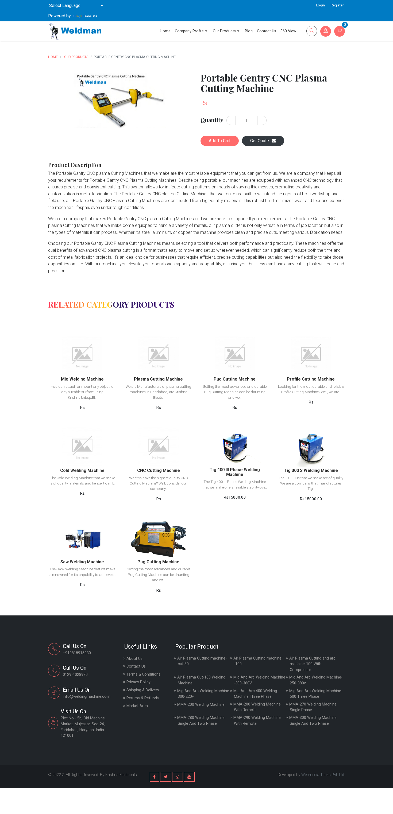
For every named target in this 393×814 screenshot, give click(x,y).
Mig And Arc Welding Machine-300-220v (203, 694)
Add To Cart (219, 140)
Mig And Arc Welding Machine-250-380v (315, 680)
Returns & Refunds (142, 698)
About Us (134, 658)
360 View (288, 31)
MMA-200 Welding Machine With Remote (257, 707)
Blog (249, 31)
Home (165, 31)
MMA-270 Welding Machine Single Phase (313, 707)
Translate (90, 16)
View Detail (82, 346)
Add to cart (82, 359)
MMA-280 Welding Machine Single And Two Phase (201, 720)
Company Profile (189, 31)
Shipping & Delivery (142, 690)
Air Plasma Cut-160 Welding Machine (201, 680)
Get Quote (259, 140)
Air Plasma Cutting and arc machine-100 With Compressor (312, 664)
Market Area (137, 706)
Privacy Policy (138, 682)
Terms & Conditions (143, 674)
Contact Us (266, 31)
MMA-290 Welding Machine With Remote (257, 720)
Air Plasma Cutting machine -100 (257, 661)
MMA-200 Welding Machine (201, 704)
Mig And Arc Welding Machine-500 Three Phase (315, 694)
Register (337, 5)
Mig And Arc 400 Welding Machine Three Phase (255, 694)
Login (320, 5)
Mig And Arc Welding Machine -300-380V (259, 680)
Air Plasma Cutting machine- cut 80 (202, 661)
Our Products (224, 31)
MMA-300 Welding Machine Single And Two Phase (313, 720)
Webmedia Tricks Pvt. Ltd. (323, 775)
